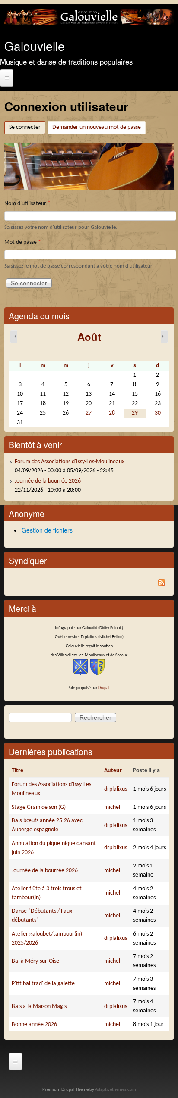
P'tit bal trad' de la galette (43, 983)
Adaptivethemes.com (115, 1089)
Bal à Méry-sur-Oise (35, 961)
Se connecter (27, 127)
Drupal (103, 688)
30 (158, 413)
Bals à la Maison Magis (39, 1006)
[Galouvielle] (89, 24)
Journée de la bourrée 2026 (48, 481)
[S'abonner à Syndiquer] (89, 584)
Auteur (113, 770)
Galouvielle (34, 45)
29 (135, 413)
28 (112, 413)
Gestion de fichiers (47, 530)
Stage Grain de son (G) (39, 807)
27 (89, 413)
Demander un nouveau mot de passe (96, 127)
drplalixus (115, 789)
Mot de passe (22, 242)
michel (112, 807)
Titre (17, 770)
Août (89, 336)
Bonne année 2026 (34, 1024)
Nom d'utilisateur (27, 203)
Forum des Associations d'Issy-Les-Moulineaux (69, 462)
